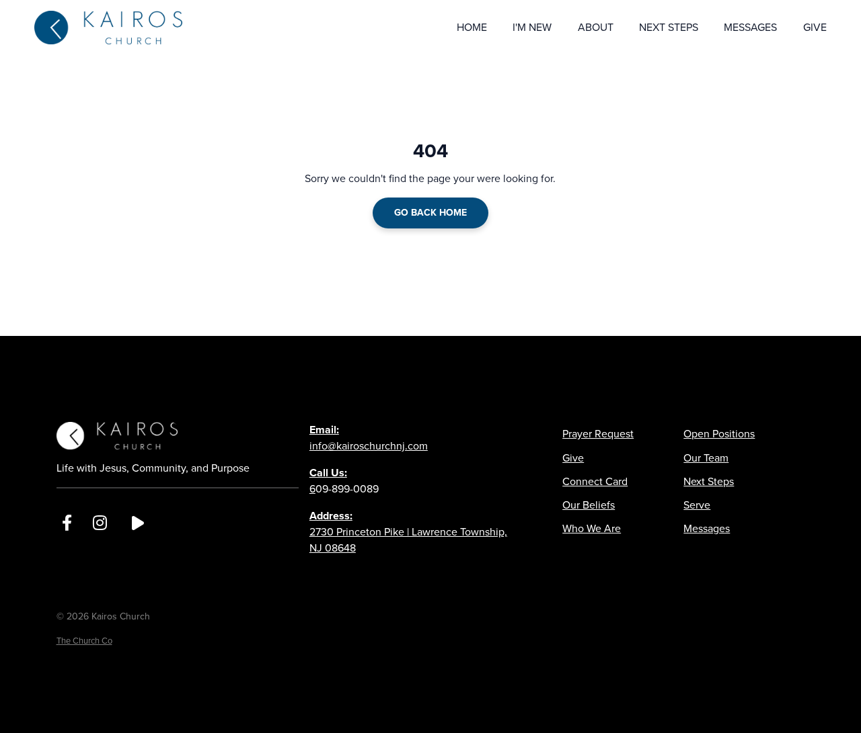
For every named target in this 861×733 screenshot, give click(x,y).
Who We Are (591, 528)
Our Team (705, 458)
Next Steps (708, 481)
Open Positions (719, 433)
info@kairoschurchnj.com (368, 438)
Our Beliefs (588, 505)
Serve (696, 505)
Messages (706, 528)
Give (573, 458)
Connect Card (595, 481)
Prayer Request (598, 433)
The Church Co (84, 640)
